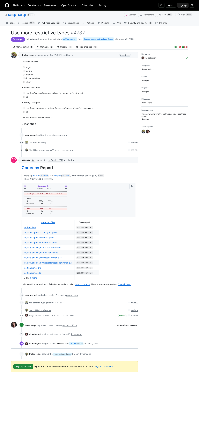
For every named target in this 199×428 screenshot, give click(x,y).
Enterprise (87, 5)
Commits (47, 47)
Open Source (68, 5)
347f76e (134, 310)
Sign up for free (23, 366)
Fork (166, 15)
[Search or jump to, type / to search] (161, 5)
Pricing (102, 5)
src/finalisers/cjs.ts (32, 268)
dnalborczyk (28, 55)
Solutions (33, 5)
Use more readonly (37, 143)
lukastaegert (33, 39)
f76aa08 (134, 303)
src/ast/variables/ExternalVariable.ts (41, 252)
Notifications (149, 15)
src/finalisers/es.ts (32, 273)
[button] (68, 54)
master (57, 175)
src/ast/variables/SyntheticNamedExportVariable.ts (48, 262)
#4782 (35, 175)
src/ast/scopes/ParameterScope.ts (40, 242)
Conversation (25, 47)
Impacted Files (48, 222)
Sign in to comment (104, 366)
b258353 (134, 143)
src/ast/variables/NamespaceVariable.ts (42, 257)
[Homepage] (7, 5)
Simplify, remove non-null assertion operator (51, 150)
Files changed (89, 47)
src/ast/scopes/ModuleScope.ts (39, 237)
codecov (26, 160)
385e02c (134, 150)
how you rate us (82, 284)
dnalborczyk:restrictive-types (98, 39)
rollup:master (69, 39)
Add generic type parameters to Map (46, 303)
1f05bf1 (134, 316)
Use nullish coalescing (40, 310)
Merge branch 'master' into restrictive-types (51, 316)
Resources (50, 5)
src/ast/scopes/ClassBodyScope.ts (40, 232)
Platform (18, 5)
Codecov (30, 167)
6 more (33, 278)
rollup (12, 15)
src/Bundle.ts (30, 227)
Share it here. (124, 284)
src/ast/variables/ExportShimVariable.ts (42, 247)
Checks (67, 47)
